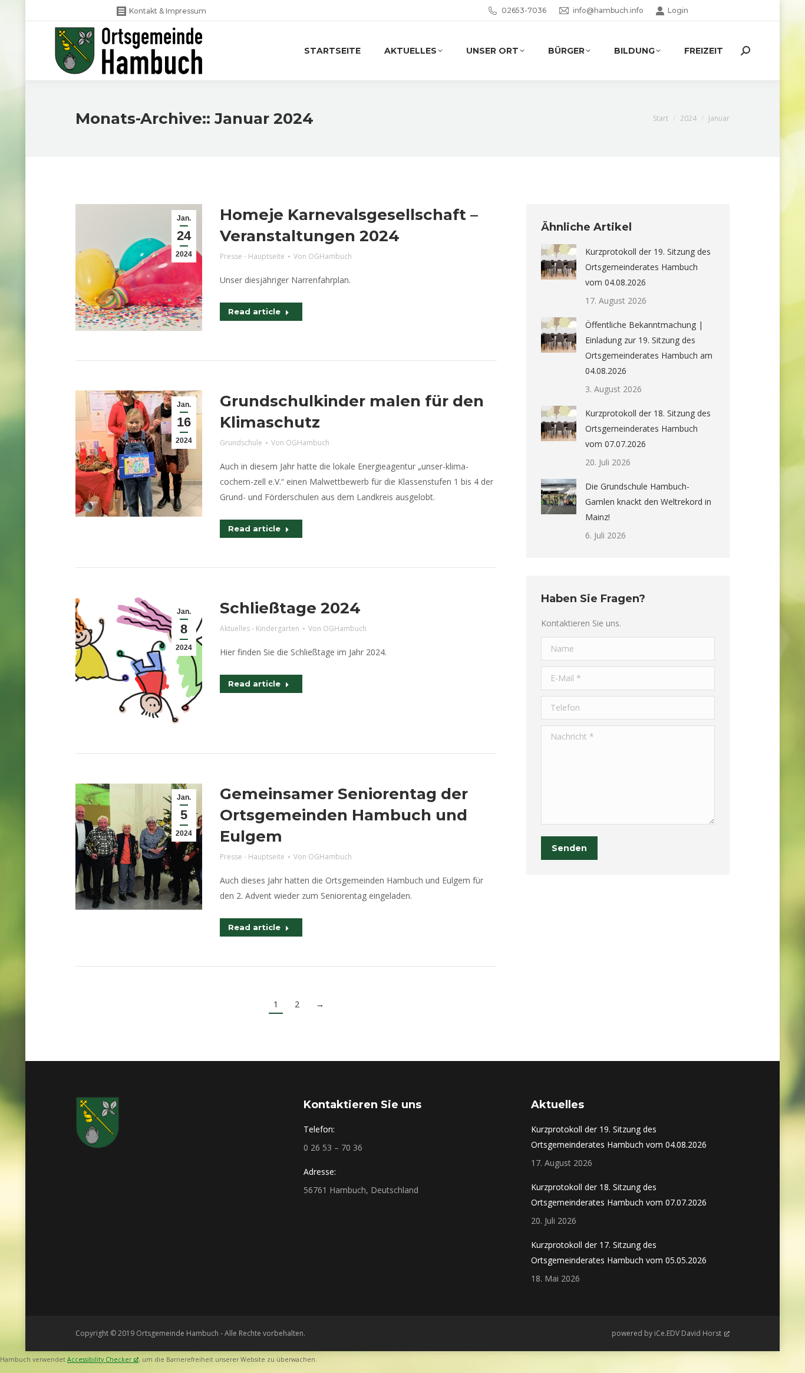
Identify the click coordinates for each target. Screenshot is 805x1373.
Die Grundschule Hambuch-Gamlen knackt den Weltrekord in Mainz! (648, 502)
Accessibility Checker (99, 1359)
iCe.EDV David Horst (687, 1333)
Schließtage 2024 (290, 608)
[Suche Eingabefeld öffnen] (745, 50)
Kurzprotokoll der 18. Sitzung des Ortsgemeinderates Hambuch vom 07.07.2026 (648, 428)
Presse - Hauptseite (252, 256)
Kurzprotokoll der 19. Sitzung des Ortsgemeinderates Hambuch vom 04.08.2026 (648, 267)
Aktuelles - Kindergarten (259, 628)
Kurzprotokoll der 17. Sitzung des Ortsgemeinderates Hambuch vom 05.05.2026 (619, 1252)
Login (678, 10)
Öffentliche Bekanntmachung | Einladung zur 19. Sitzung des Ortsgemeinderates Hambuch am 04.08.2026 (648, 347)
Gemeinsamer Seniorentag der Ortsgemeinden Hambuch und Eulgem (344, 815)
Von (322, 256)
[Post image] (558, 262)
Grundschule (241, 443)
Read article (254, 311)
